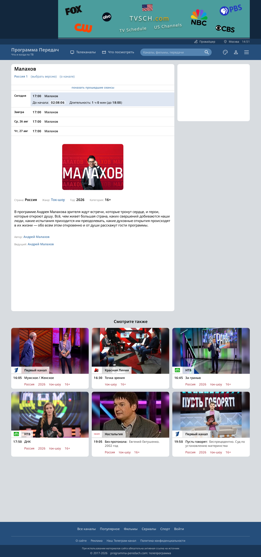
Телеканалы (86, 52)
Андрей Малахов (36, 237)
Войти (179, 529)
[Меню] (246, 52)
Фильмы (131, 529)
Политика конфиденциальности (162, 541)
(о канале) (67, 76)
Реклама (97, 541)
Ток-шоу (58, 199)
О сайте (81, 541)
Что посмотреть (121, 52)
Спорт (165, 529)
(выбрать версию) (44, 76)
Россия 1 (21, 76)
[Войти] (236, 52)
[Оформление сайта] (225, 52)
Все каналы (86, 529)
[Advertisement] (92, 282)
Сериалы (149, 529)
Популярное (110, 529)
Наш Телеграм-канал (121, 541)
